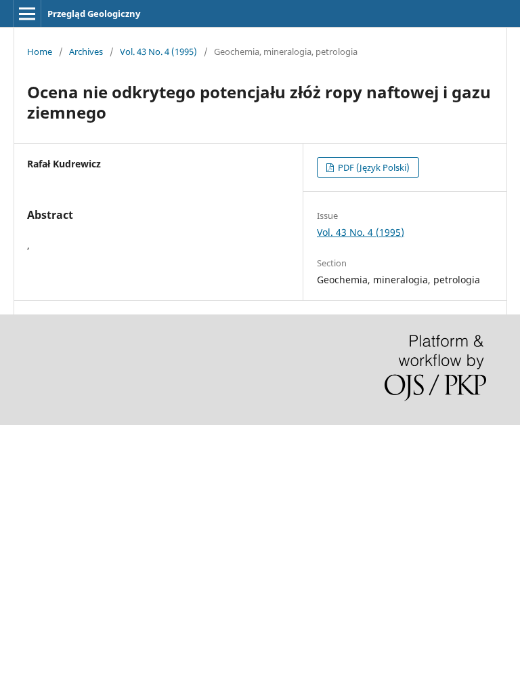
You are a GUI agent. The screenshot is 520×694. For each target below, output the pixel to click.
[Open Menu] (27, 13)
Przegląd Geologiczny (93, 13)
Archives (86, 51)
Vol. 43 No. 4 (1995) (158, 51)
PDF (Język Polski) (373, 167)
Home (39, 51)
